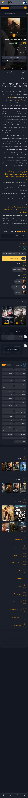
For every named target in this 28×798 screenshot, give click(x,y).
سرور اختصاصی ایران (16, 563)
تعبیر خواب (19, 571)
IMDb (24, 43)
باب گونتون (21, 100)
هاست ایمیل (18, 547)
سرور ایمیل (19, 586)
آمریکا (18, 50)
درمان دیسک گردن (17, 602)
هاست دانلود (18, 539)
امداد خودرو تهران (17, 625)
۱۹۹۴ (18, 47)
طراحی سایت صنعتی (16, 617)
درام (21, 53)
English (23, 79)
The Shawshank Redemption (9, 14)
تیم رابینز (11, 97)
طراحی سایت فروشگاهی (15, 610)
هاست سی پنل (18, 555)
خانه (26, 14)
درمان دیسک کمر (17, 594)
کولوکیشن (19, 578)
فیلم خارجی (20, 14)
